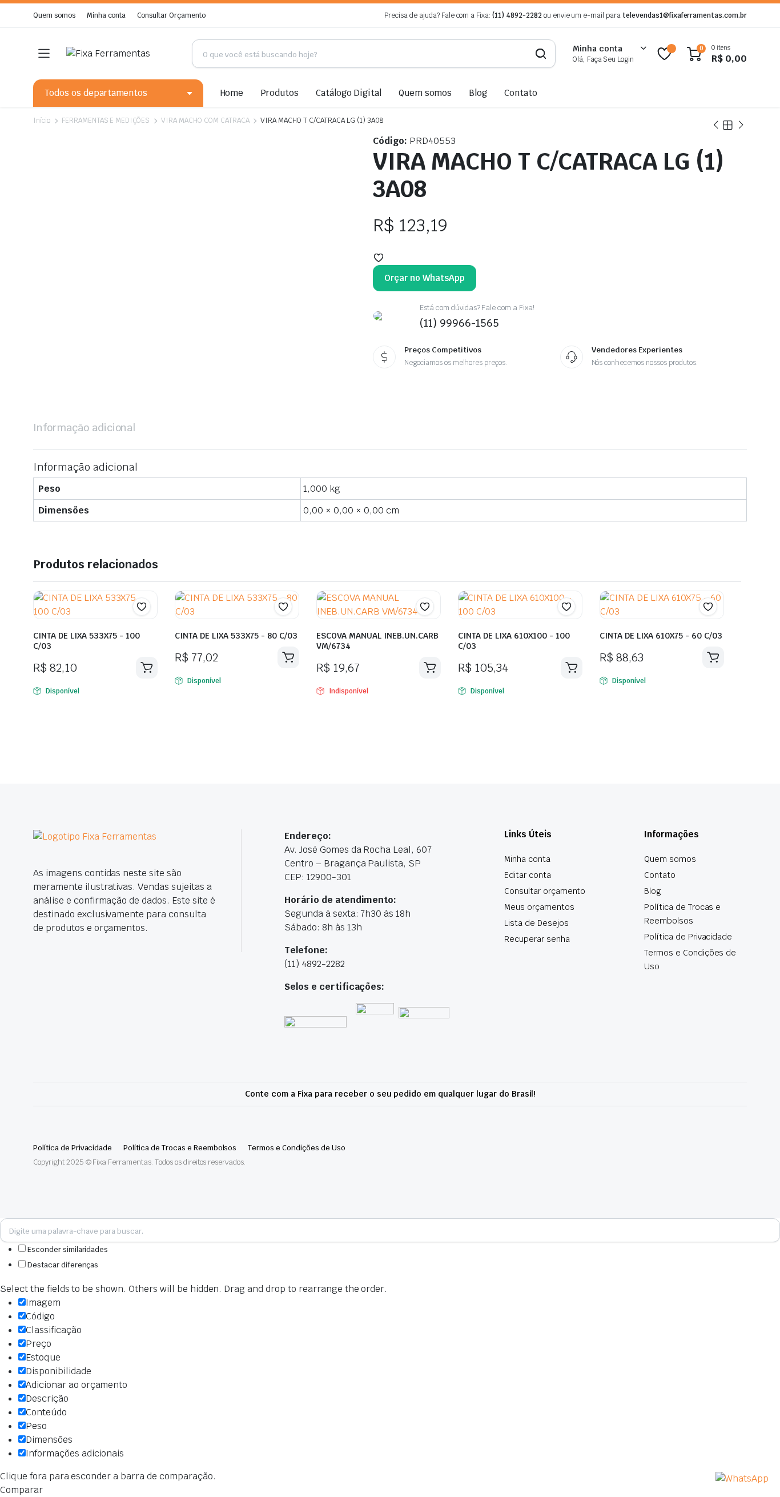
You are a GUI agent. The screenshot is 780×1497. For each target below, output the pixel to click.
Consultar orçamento (544, 891)
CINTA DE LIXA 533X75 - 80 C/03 (236, 636)
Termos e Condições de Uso (296, 1148)
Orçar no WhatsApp (424, 277)
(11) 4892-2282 (517, 15)
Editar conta (527, 875)
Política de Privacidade (688, 937)
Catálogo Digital (348, 92)
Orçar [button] (147, 668)
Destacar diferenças (62, 1265)
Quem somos (54, 15)
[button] (378, 257)
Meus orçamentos (539, 907)
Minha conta (106, 15)
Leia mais (430, 668)
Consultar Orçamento (171, 15)
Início (41, 120)
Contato (520, 92)
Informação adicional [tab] (84, 427)
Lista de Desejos (536, 923)
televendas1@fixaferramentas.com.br (684, 15)
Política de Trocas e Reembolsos (179, 1148)
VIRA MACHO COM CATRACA (205, 120)
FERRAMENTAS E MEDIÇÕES (106, 120)
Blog (478, 92)
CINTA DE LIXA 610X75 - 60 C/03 (661, 636)
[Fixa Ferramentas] (120, 54)
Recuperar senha (537, 939)
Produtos (279, 92)
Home (232, 92)
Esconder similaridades (67, 1249)
